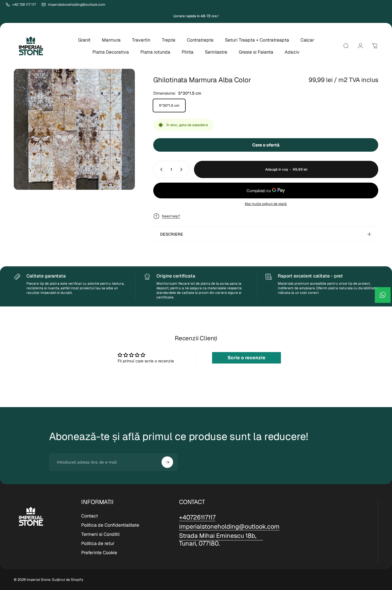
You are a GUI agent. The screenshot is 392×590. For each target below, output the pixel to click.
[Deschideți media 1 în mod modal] (74, 129)
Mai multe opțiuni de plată (266, 204)
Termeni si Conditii (100, 534)
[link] (221, 539)
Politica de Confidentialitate (110, 525)
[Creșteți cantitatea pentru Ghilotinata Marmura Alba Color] (182, 169)
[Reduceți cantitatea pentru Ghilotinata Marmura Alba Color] (160, 169)
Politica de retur (98, 543)
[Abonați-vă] (167, 462)
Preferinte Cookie (99, 553)
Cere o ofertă (266, 145)
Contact (89, 516)
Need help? (171, 216)
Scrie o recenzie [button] (246, 358)
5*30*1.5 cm (169, 105)
